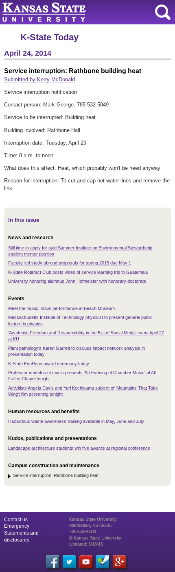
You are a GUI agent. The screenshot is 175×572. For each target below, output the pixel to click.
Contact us (16, 519)
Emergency (16, 526)
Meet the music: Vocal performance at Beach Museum (61, 308)
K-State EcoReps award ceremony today (48, 363)
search (163, 12)
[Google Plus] (119, 561)
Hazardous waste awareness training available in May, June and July (76, 421)
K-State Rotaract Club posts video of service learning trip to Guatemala (78, 272)
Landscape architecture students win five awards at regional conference (79, 448)
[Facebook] (52, 561)
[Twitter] (69, 561)
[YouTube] (85, 561)
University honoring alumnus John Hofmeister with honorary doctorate (77, 281)
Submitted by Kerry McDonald (39, 79)
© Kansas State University (95, 537)
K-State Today (49, 37)
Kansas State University (74, 12)
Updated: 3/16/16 (86, 544)
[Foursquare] (102, 561)
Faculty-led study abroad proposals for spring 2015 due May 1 (69, 262)
